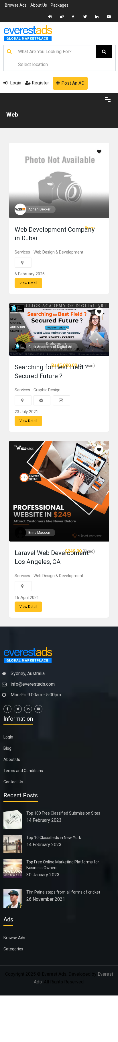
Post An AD (72, 83)
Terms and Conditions (23, 770)
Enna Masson (39, 533)
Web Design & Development (58, 252)
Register (40, 83)
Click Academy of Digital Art (50, 347)
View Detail (28, 283)
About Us (38, 5)
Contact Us (13, 782)
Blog (7, 748)
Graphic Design (47, 390)
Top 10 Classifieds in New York (53, 837)
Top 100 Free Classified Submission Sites (63, 813)
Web (12, 114)
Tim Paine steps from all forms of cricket (63, 892)
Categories (13, 949)
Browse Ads (16, 5)
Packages (59, 5)
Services (22, 252)
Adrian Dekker (39, 209)
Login (15, 83)
